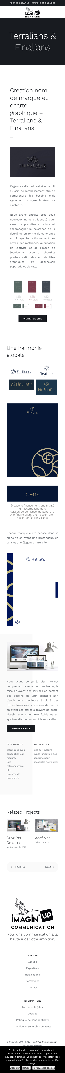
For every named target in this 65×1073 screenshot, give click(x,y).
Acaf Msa (42, 838)
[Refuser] (60, 1059)
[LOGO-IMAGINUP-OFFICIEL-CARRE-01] (32, 7)
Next (48, 866)
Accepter (15, 1067)
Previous (19, 866)
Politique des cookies (44, 1067)
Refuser (26, 1067)
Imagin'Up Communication (44, 1042)
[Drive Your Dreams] (18, 825)
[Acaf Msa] (46, 825)
